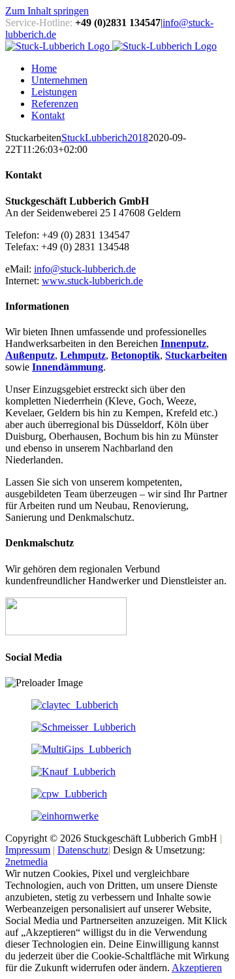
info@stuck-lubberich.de (85, 268)
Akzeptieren (197, 967)
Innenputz (183, 343)
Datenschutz (82, 849)
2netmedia (26, 861)
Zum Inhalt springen (47, 10)
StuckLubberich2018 (104, 137)
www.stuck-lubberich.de (92, 280)
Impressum (27, 849)
